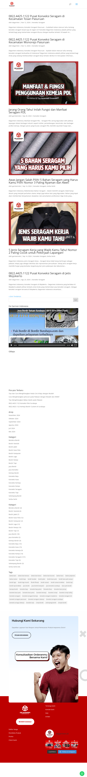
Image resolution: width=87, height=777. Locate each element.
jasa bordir (26, 586)
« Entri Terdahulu (15, 296)
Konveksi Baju (14, 476)
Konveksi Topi (13, 493)
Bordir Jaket (13, 447)
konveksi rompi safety (65, 592)
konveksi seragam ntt (65, 596)
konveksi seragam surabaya (54, 599)
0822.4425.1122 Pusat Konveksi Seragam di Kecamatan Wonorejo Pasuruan (37, 40)
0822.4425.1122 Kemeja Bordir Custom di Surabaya (27, 407)
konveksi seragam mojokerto (48, 596)
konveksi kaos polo (15, 592)
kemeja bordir (14, 589)
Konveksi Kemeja (15, 483)
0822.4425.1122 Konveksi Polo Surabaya (23, 403)
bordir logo (13, 582)
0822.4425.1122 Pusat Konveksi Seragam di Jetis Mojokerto (40, 274)
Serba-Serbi (51, 186)
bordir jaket (41, 579)
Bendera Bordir (14, 440)
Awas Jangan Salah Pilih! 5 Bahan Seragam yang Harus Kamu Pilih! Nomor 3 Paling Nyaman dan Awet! (43, 181)
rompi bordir (40, 603)
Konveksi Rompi (14, 486)
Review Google (25, 722)
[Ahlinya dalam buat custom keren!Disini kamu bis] (58, 744)
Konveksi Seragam (38, 22)
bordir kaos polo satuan (66, 579)
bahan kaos (60, 576)
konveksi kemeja (41, 592)
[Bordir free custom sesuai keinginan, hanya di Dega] (74, 744)
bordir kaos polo (52, 579)
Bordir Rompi (13, 460)
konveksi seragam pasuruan (18, 599)
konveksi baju (24, 589)
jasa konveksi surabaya (53, 586)
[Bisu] (72, 345)
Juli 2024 (12, 428)
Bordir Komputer (15, 453)
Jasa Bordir (12, 466)
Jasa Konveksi (13, 470)
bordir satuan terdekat (57, 582)
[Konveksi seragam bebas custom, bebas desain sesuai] (66, 744)
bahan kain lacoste (48, 576)
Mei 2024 (12, 432)
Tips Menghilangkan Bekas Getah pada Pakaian (25, 400)
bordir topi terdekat (15, 586)
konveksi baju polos (35, 589)
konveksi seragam (15, 596)
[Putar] (11, 345)
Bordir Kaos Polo (14, 450)
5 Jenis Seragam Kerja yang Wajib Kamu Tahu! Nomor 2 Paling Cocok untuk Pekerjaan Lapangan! (43, 251)
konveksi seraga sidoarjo (17, 603)
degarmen (16, 22)
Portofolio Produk (15, 733)
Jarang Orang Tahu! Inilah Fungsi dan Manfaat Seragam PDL (38, 111)
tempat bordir (62, 603)
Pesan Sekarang (21, 635)
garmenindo (16, 116)
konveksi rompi (52, 592)
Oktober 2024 (13, 419)
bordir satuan (45, 582)
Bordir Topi (13, 463)
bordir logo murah (23, 582)
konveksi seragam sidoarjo (36, 599)
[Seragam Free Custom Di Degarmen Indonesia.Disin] (49, 744)
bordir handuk (32, 579)
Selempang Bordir (15, 496)
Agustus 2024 (13, 425)
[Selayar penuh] (75, 345)
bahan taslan (13, 579)
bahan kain (13, 576)
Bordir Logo (13, 457)
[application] (43, 327)
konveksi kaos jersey (60, 589)
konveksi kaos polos (28, 592)
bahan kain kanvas (23, 576)
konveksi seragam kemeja (30, 596)
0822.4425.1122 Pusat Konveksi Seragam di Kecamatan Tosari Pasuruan (37, 17)
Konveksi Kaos (14, 480)
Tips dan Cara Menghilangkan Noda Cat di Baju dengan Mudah (31, 393)
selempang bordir (51, 603)
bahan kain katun (36, 576)
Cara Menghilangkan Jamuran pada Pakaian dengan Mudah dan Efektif (34, 397)
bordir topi (69, 582)
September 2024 (14, 422)
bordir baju (22, 579)
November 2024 (14, 415)
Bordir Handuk (14, 444)
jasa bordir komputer (38, 586)
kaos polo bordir (67, 586)
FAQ (46, 713)
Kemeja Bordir (14, 473)
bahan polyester (70, 576)
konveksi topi (30, 603)
